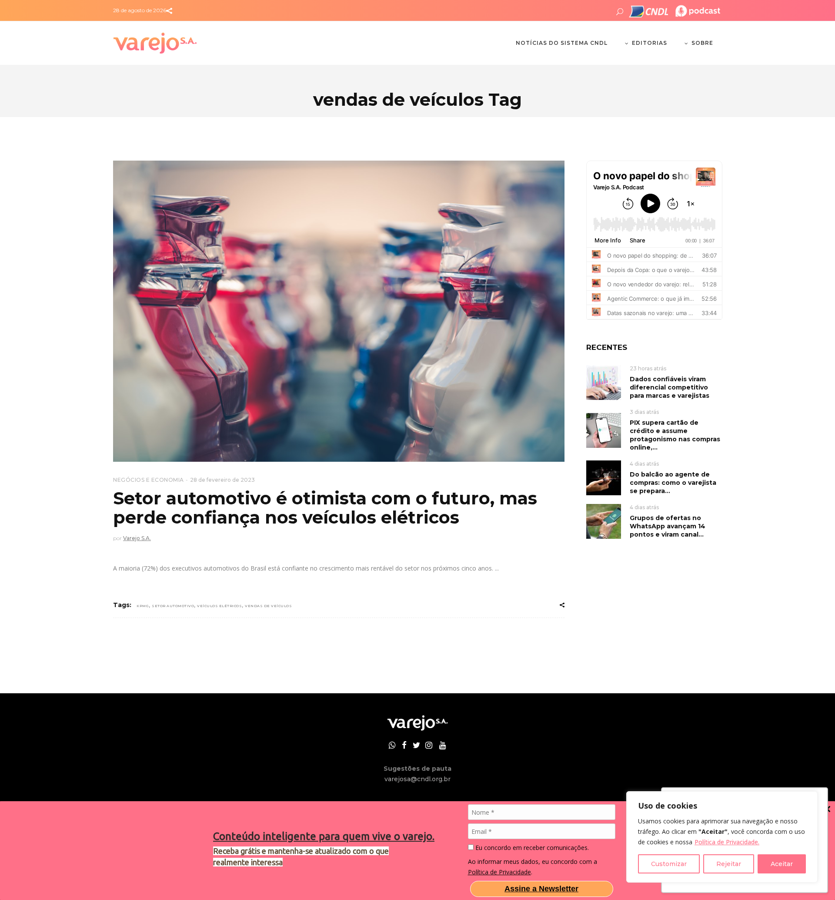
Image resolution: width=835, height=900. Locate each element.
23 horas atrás (648, 368)
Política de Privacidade (499, 872)
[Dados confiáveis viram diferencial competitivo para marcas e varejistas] (603, 382)
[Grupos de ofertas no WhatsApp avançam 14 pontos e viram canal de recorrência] (603, 520)
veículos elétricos (219, 606)
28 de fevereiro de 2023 (222, 480)
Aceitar (782, 864)
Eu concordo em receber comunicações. (531, 848)
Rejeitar (728, 864)
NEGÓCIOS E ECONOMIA (148, 480)
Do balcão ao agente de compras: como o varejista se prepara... (673, 482)
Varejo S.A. (137, 538)
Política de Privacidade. (727, 842)
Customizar (669, 864)
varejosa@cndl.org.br (417, 779)
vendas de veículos (268, 606)
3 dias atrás (644, 412)
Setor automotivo (173, 606)
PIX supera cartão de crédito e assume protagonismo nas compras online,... (675, 435)
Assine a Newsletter (541, 888)
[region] (722, 837)
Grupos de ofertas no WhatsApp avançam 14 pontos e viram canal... (667, 526)
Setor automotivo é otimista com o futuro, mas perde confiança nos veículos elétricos (325, 507)
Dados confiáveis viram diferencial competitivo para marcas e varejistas (669, 387)
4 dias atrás (644, 463)
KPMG (143, 606)
